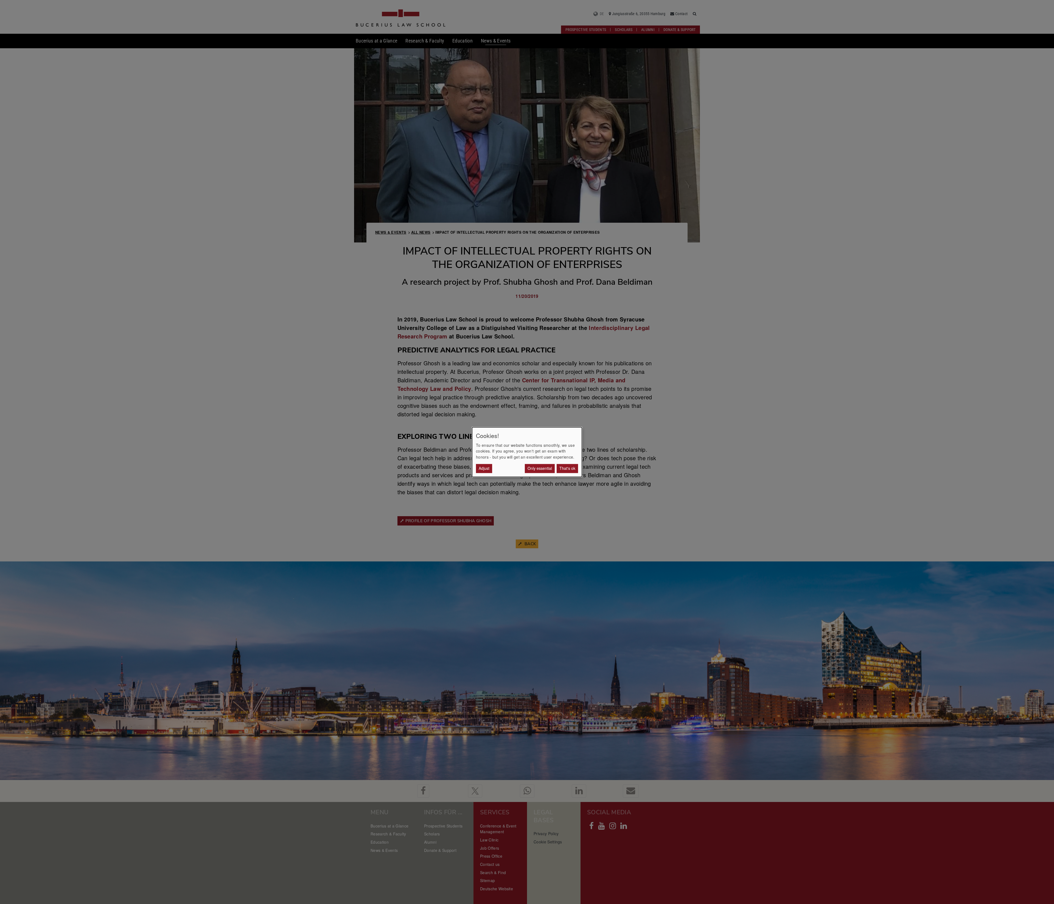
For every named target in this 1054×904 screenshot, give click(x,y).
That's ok (567, 468)
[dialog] (527, 452)
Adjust (484, 468)
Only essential (540, 468)
